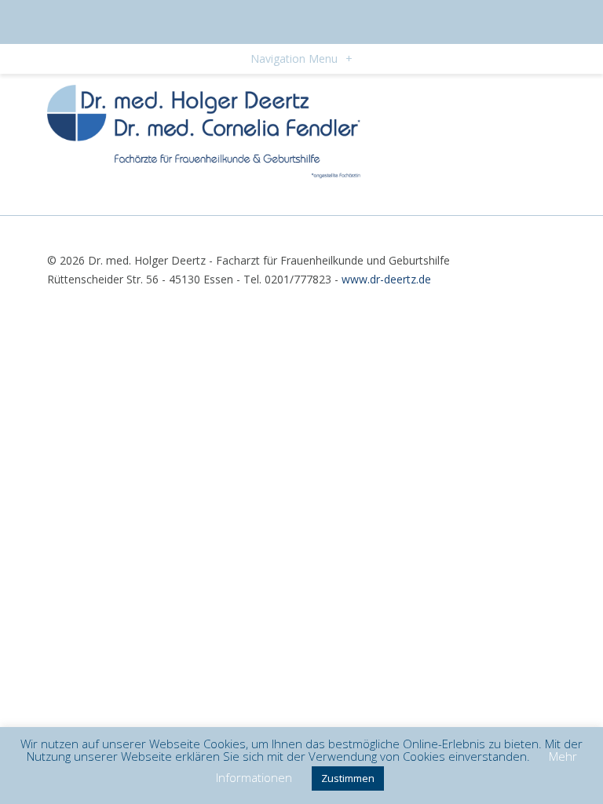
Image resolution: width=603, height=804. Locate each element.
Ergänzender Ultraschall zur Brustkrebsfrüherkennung (182, 197)
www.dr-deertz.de (386, 279)
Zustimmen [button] (348, 778)
